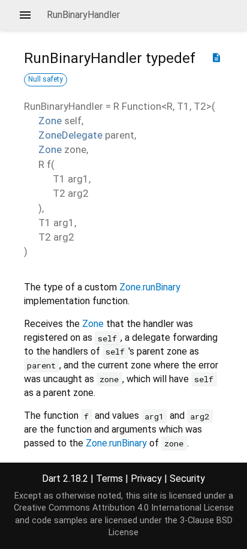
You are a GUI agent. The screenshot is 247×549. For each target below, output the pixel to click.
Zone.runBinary (149, 287)
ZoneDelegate (70, 135)
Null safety (45, 79)
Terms (109, 478)
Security (187, 478)
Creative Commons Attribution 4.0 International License (124, 508)
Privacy (146, 478)
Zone (50, 121)
